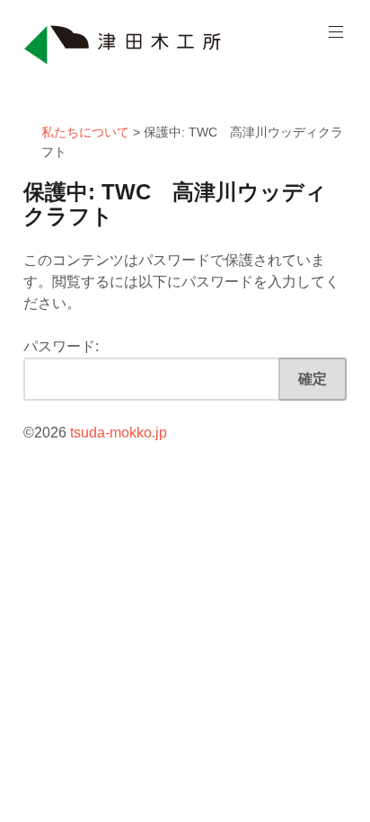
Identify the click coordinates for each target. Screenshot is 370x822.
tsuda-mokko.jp (118, 432)
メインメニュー (336, 32)
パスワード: (61, 346)
